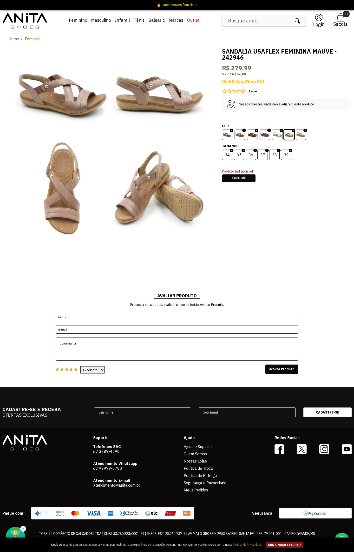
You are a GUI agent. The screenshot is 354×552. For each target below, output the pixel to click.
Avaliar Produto (282, 369)
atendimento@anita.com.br (116, 485)
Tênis (139, 20)
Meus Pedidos (196, 490)
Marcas (176, 20)
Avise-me (239, 178)
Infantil (122, 20)
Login (319, 24)
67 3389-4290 (106, 451)
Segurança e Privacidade (205, 482)
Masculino (101, 20)
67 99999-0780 (107, 468)
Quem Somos (195, 453)
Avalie (253, 91)
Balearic (156, 20)
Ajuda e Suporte (198, 446)
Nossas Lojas (195, 461)
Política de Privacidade (247, 544)
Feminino (78, 20)
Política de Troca (198, 468)
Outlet (193, 20)
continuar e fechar (284, 545)
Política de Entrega (200, 475)
